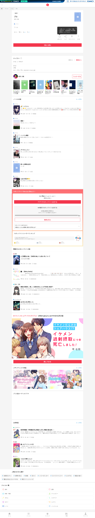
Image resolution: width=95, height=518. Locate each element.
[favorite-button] (60, 36)
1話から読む (47, 45)
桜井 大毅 (16, 19)
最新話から (79, 60)
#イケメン (16, 316)
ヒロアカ (68, 476)
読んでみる (47, 362)
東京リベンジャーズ (26, 479)
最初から (71, 60)
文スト (33, 476)
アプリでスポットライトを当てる (47, 202)
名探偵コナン (7, 476)
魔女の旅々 (78, 476)
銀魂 (26, 476)
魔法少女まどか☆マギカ (10, 479)
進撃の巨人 (18, 476)
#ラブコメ (34, 316)
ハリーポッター (43, 476)
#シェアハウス (25, 316)
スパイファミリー (57, 476)
